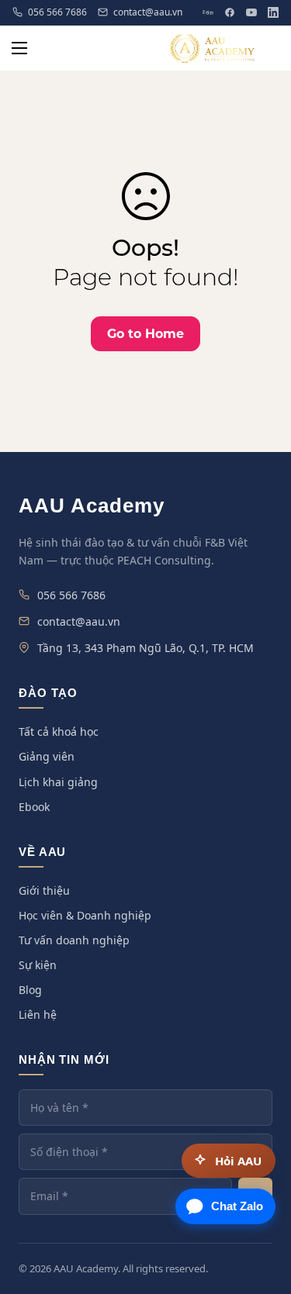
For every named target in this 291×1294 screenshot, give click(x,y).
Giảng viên (46, 756)
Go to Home (145, 333)
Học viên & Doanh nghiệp (85, 915)
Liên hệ (38, 1014)
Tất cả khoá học (59, 731)
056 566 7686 (57, 12)
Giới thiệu (44, 890)
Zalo (208, 12)
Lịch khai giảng (58, 782)
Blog (30, 989)
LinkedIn (273, 12)
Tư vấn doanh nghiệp (74, 940)
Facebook (229, 12)
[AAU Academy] (212, 48)
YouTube (251, 12)
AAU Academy (92, 505)
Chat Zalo (237, 1206)
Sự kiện (38, 965)
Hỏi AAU (238, 1160)
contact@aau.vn (147, 12)
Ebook (34, 806)
